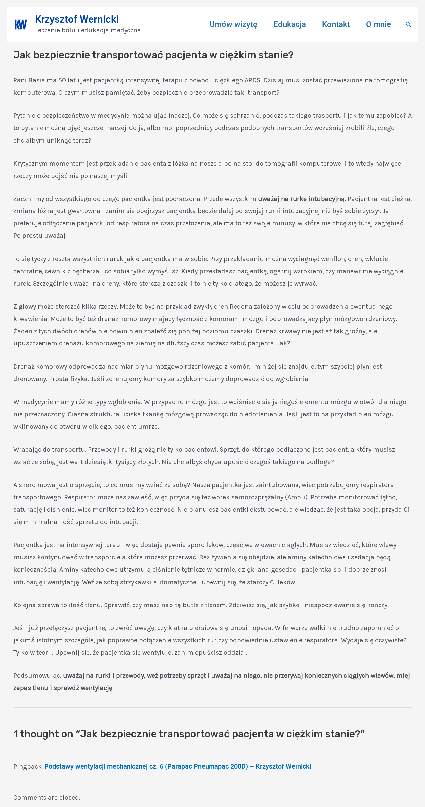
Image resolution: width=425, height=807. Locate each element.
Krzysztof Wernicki (77, 19)
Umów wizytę (233, 24)
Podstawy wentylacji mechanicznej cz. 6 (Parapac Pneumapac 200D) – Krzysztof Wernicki (177, 766)
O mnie (378, 24)
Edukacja (289, 24)
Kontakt (336, 24)
